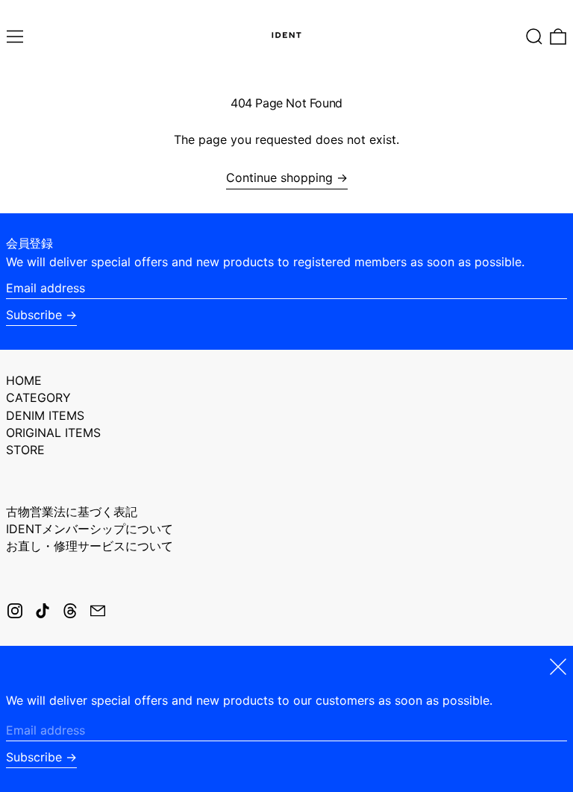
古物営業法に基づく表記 (71, 511)
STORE (25, 449)
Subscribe (34, 314)
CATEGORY (38, 397)
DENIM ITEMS (45, 415)
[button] (534, 36)
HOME (24, 380)
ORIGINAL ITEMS (53, 432)
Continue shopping (279, 178)
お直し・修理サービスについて (89, 545)
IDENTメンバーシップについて (89, 528)
